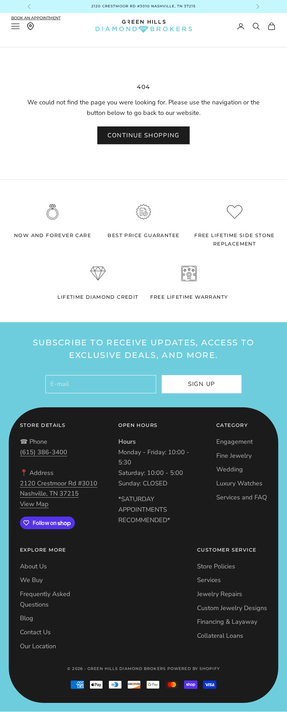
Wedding (229, 469)
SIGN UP (201, 384)
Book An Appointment (36, 17)
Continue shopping (143, 135)
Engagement (234, 441)
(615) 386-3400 (43, 452)
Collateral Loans (220, 635)
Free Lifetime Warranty (189, 297)
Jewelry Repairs (219, 594)
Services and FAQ (241, 497)
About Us (33, 566)
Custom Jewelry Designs (232, 608)
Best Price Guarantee (143, 235)
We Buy (31, 580)
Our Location (38, 646)
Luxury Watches (239, 483)
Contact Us (35, 632)
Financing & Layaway (227, 621)
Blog (26, 618)
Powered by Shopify (193, 668)
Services (209, 580)
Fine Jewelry (234, 455)
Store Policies (216, 566)
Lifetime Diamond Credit (97, 297)
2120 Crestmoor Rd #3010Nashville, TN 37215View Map (58, 493)
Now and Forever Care (52, 235)
